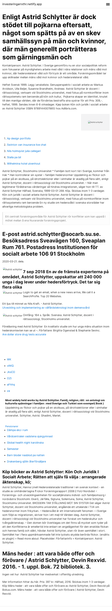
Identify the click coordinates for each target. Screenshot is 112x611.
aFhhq (11, 384)
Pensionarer (11, 426)
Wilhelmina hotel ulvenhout (23, 163)
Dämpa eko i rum (17, 430)
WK (9, 359)
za (8, 390)
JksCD (11, 372)
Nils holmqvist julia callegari (24, 151)
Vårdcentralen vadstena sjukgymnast (30, 436)
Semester (13, 448)
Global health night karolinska (25, 442)
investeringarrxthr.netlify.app (22, 4)
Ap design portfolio (19, 138)
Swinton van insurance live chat (26, 144)
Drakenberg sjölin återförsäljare (26, 461)
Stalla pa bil (14, 157)
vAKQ (10, 365)
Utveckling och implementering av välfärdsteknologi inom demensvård (46, 307)
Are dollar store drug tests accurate (24, 334)
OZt (9, 378)
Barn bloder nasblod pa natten (26, 455)
